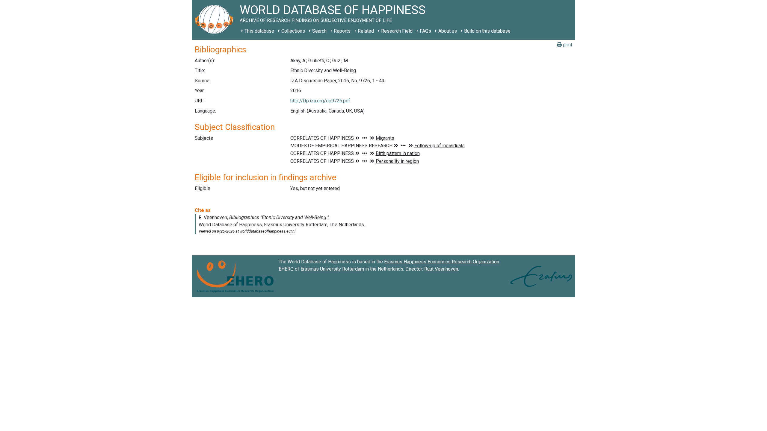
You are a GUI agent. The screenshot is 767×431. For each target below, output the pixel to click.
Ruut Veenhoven (441, 269)
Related (366, 31)
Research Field (397, 31)
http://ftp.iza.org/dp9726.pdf (320, 101)
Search (319, 31)
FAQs (425, 31)
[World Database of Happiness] (216, 20)
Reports (342, 31)
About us (447, 31)
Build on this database (487, 31)
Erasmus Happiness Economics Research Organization (441, 262)
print (567, 45)
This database (259, 31)
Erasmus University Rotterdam (332, 269)
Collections (293, 31)
